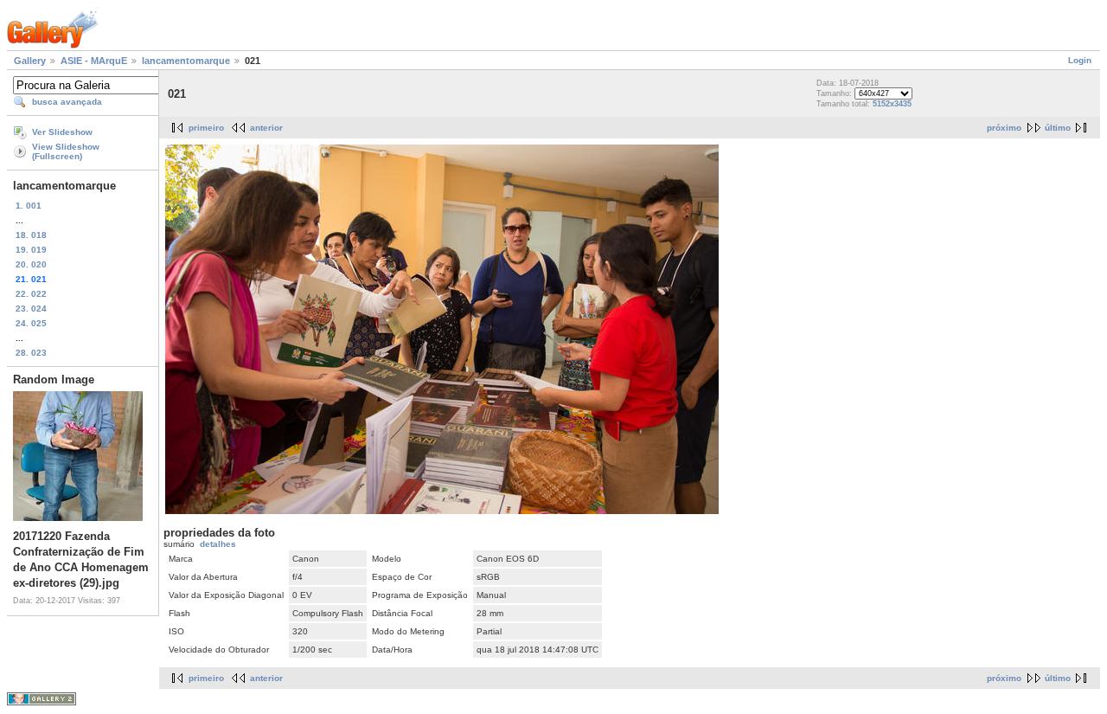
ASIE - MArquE (94, 60)
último (1058, 127)
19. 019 (31, 249)
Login (1079, 60)
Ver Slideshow (62, 132)
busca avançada (67, 101)
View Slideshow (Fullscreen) (65, 151)
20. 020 (31, 264)
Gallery (30, 60)
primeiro (206, 127)
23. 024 (31, 308)
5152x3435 (892, 104)
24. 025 (31, 323)
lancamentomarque (186, 60)
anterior (266, 127)
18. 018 (31, 235)
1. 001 (29, 205)
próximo (1004, 127)
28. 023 (31, 352)
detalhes (218, 544)
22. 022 (31, 294)
